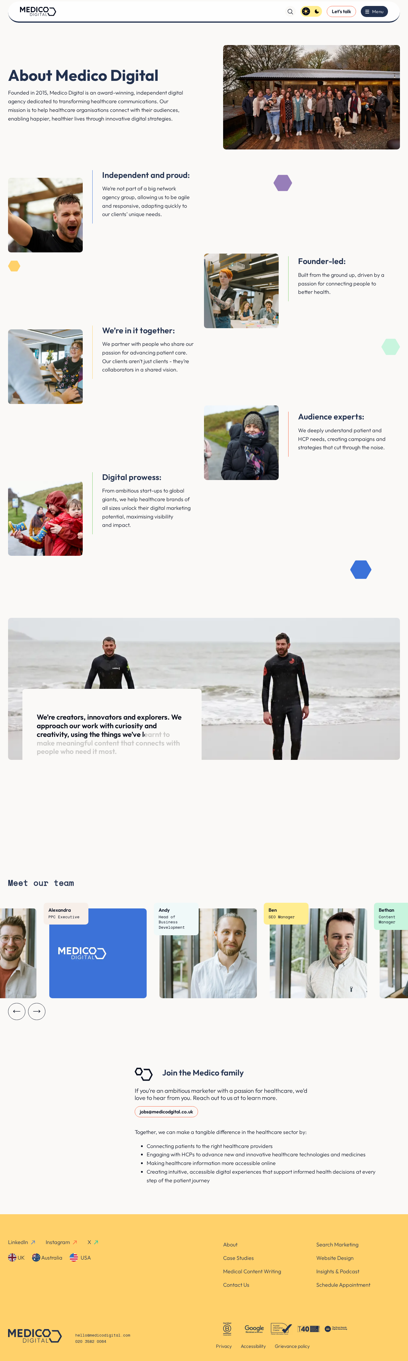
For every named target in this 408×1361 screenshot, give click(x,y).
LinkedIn (18, 1242)
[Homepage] (38, 11)
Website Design (335, 1257)
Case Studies (238, 1257)
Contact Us (236, 1284)
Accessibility (253, 1346)
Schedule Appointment (343, 1284)
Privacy (224, 1346)
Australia (51, 1257)
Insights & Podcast (337, 1271)
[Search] (290, 11)
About (230, 1244)
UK (20, 1257)
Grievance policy (292, 1346)
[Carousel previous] (16, 1011)
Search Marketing (337, 1244)
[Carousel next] (36, 1011)
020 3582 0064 (90, 1342)
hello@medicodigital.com (102, 1335)
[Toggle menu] (374, 11)
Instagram (58, 1242)
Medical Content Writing (252, 1271)
